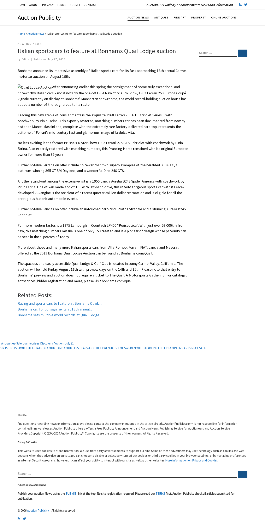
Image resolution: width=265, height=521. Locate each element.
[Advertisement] (223, 127)
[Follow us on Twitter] (245, 4)
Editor (25, 59)
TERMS (160, 493)
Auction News (36, 33)
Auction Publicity (38, 510)
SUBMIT (71, 493)
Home (21, 33)
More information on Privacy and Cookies (191, 460)
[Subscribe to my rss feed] (240, 4)
